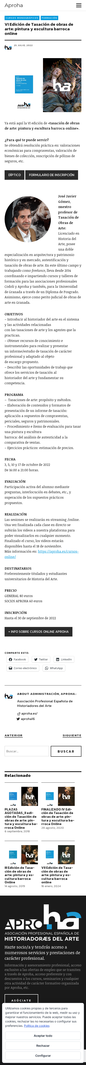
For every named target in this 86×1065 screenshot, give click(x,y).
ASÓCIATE (21, 1000)
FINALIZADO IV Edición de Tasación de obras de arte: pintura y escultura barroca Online (57, 816)
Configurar (43, 1055)
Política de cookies (36, 1025)
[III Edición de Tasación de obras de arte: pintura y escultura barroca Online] (21, 854)
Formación (49, 18)
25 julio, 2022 (23, 45)
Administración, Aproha (52, 693)
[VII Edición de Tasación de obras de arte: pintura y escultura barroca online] (58, 854)
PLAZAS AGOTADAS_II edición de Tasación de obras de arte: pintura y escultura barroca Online (21, 818)
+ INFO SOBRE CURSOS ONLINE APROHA (38, 631)
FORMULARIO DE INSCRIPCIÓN (51, 174)
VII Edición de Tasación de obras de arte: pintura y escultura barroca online (57, 875)
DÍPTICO (14, 174)
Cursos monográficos (22, 18)
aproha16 (28, 719)
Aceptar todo (43, 1035)
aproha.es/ (29, 713)
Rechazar (43, 1045)
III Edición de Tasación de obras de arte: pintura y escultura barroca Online (19, 875)
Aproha (14, 5)
